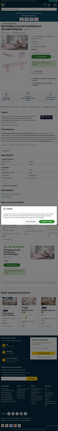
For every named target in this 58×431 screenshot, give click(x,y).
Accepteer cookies (46, 221)
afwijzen (10, 217)
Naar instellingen (31, 221)
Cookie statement (41, 215)
